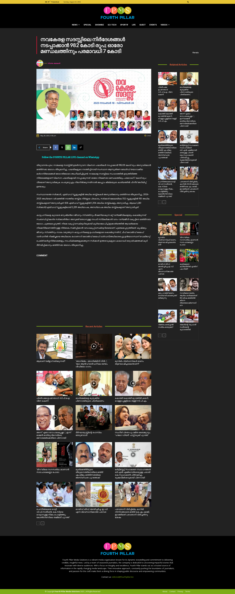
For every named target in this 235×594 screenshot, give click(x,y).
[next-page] (42, 523)
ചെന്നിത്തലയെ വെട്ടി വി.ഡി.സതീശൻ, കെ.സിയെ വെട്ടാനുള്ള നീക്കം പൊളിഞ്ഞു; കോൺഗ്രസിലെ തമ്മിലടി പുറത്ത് (166, 189)
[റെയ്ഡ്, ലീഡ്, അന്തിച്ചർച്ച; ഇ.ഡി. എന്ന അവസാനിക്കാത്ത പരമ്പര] (94, 494)
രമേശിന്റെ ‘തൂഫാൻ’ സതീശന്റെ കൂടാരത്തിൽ (188, 327)
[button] (188, 2)
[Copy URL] (80, 147)
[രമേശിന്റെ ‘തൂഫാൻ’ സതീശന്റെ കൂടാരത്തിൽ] (189, 316)
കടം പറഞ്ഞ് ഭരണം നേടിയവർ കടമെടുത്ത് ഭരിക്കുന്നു (167, 295)
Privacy (180, 591)
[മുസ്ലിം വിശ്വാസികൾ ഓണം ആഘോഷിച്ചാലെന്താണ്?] (133, 346)
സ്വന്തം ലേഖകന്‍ (54, 63)
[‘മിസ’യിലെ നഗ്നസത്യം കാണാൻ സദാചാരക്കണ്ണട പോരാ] (54, 454)
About (165, 591)
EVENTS (153, 24)
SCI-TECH (112, 24)
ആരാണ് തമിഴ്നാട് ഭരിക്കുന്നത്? (50, 361)
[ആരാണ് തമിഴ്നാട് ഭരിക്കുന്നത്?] (54, 346)
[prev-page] (38, 523)
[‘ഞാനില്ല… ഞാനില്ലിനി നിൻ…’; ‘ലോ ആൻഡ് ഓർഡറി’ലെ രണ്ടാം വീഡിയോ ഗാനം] (94, 346)
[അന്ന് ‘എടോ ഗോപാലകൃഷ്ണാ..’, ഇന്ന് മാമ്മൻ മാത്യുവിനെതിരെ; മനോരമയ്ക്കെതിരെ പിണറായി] (54, 417)
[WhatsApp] (68, 147)
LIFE (134, 24)
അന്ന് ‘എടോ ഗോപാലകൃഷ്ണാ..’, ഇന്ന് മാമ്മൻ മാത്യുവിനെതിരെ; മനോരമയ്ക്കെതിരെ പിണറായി (53, 435)
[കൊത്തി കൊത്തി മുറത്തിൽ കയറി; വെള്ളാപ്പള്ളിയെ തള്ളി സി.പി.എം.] (133, 383)
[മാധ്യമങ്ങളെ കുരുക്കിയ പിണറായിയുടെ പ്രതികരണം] (94, 383)
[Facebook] (55, 147)
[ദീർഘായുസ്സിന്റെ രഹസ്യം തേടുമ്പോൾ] (94, 417)
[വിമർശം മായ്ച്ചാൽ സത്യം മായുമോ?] (167, 316)
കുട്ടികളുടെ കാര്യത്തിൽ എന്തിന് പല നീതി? (188, 266)
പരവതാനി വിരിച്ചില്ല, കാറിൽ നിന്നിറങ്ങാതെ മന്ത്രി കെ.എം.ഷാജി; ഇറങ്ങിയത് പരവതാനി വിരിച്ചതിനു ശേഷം (189, 186)
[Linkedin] (74, 147)
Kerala (196, 52)
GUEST (142, 24)
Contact (172, 591)
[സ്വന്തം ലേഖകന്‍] (40, 63)
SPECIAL (87, 24)
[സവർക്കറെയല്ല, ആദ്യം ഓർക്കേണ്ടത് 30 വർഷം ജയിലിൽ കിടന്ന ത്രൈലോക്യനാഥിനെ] (189, 284)
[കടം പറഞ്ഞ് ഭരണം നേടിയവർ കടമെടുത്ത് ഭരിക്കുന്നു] (167, 284)
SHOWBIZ (99, 24)
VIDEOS (164, 24)
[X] (62, 147)
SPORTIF (124, 24)
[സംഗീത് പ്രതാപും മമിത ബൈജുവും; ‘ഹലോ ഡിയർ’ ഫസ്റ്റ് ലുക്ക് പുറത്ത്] (133, 417)
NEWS (75, 24)
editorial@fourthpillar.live (123, 577)
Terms (187, 591)
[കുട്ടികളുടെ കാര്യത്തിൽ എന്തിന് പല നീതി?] (189, 255)
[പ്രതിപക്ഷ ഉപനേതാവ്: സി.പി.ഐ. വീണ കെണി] (54, 383)
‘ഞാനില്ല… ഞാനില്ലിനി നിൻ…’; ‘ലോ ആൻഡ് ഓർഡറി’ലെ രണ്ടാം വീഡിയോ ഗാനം (92, 364)
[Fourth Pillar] (117, 13)
